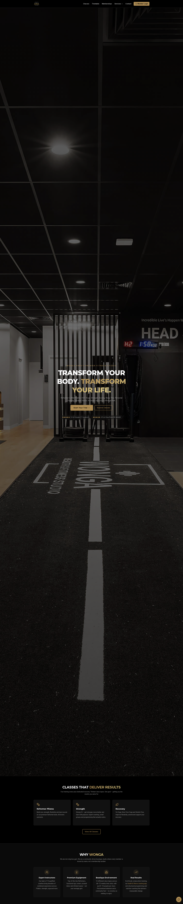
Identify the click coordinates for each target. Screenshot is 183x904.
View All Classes (91, 832)
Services (118, 4)
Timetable (95, 4)
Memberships (107, 4)
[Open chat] (178, 899)
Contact (128, 4)
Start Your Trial (80, 408)
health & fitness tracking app (137, 883)
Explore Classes (103, 408)
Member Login (142, 4)
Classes (86, 4)
